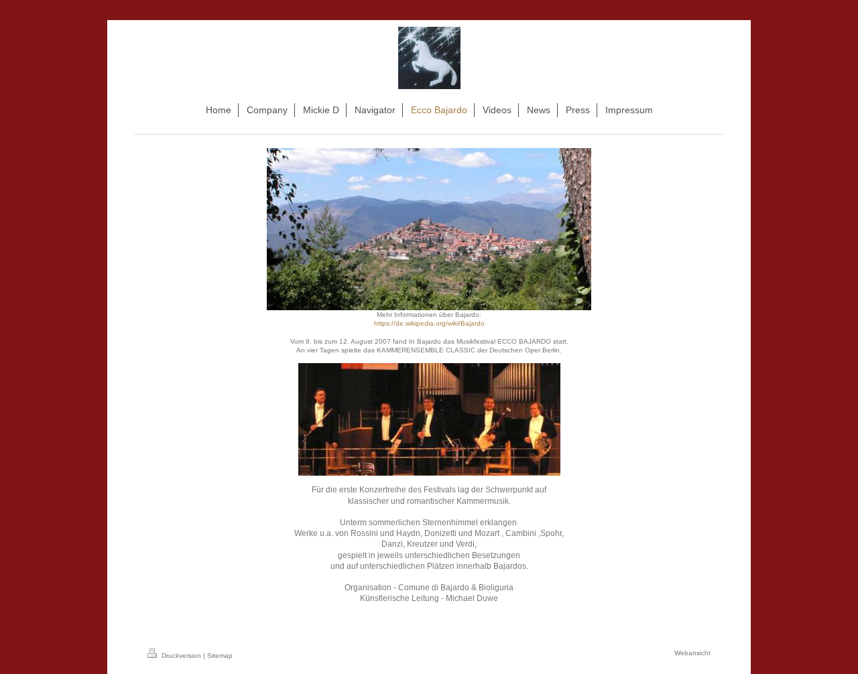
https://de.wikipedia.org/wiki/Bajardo (429, 323)
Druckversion (181, 655)
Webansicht (692, 653)
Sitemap (220, 655)
